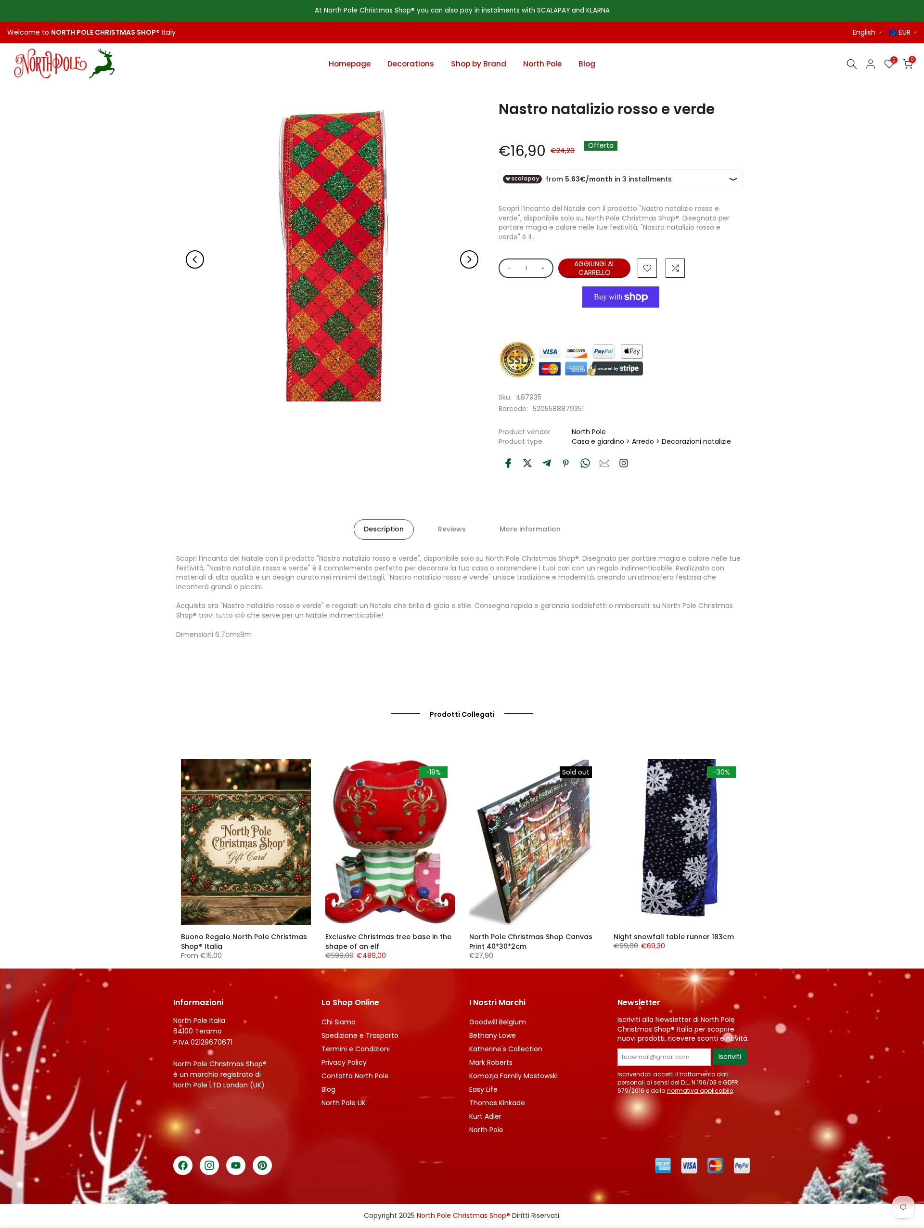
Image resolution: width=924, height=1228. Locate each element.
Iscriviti (730, 1056)
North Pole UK (343, 1103)
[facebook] (508, 463)
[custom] (623, 463)
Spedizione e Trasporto (359, 1035)
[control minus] (507, 268)
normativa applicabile (700, 1090)
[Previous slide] (195, 259)
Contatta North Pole (355, 1076)
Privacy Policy (344, 1062)
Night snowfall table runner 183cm (674, 937)
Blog (586, 64)
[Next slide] (469, 259)
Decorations (410, 64)
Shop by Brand (478, 64)
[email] (604, 463)
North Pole (542, 64)
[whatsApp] (585, 463)
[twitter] (527, 463)
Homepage (350, 64)
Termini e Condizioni (355, 1049)
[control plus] (544, 268)
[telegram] (546, 463)
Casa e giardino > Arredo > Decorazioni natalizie (651, 441)
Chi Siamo (338, 1022)
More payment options (620, 318)
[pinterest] (566, 463)
